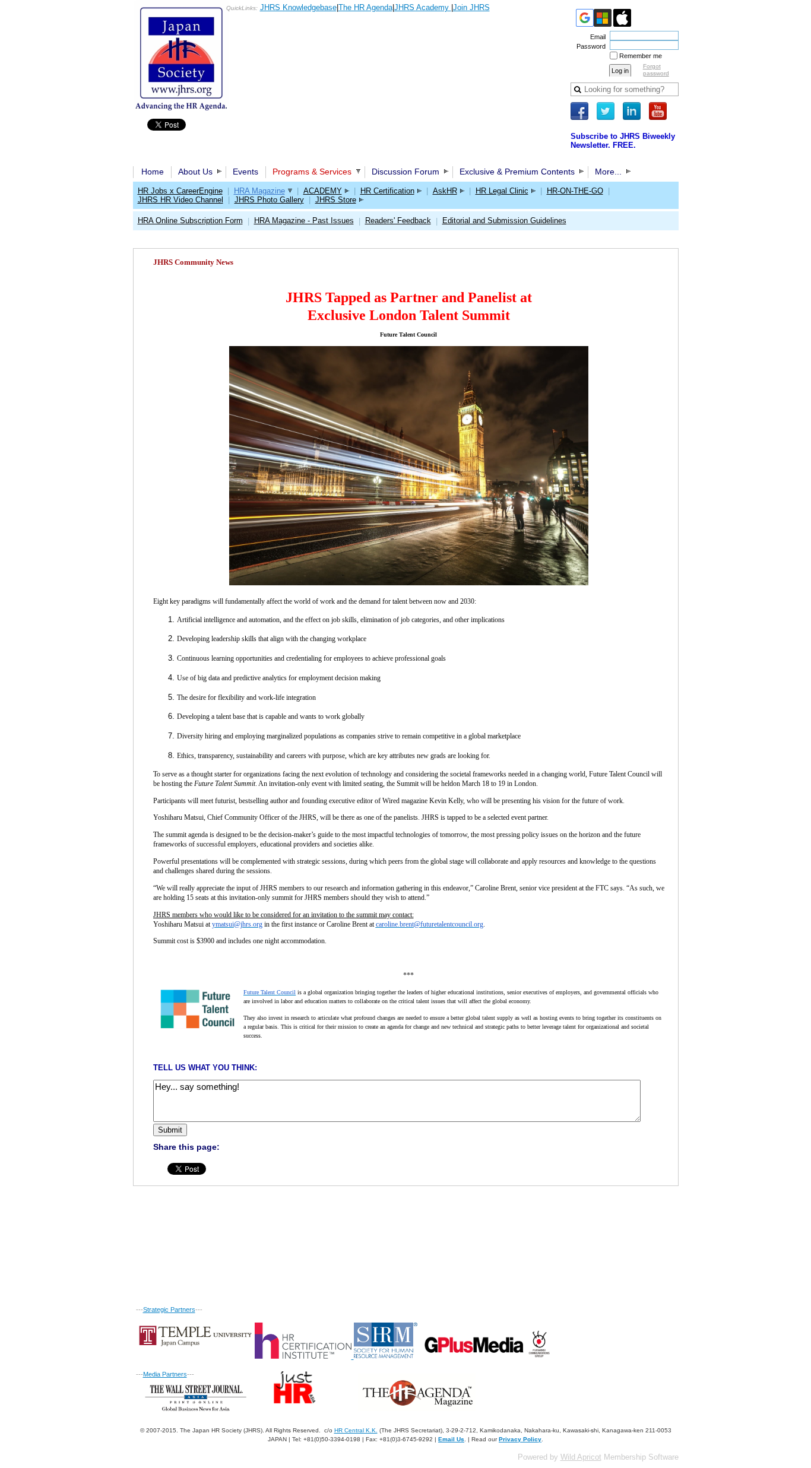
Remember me (640, 55)
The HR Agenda (365, 7)
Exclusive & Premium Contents (517, 171)
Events (245, 171)
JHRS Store (335, 199)
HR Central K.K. (356, 1430)
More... (608, 171)
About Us (195, 171)
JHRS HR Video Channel (180, 199)
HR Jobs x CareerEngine (180, 190)
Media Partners (165, 1374)
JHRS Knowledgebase (298, 7)
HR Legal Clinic (502, 190)
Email (596, 36)
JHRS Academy (422, 7)
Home (152, 171)
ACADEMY (322, 190)
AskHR (445, 190)
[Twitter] (605, 111)
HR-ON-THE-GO (575, 190)
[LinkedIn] (632, 111)
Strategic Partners (169, 1309)
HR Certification (387, 190)
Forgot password (656, 70)
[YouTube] (658, 111)
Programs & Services (312, 171)
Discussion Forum (405, 171)
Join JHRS (471, 7)
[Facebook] (579, 111)
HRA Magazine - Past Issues (304, 220)
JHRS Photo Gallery (269, 199)
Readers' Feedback (398, 220)
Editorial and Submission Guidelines (504, 220)
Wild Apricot (580, 1457)
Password (589, 46)
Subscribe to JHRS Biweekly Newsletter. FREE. (623, 141)
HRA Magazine (259, 190)
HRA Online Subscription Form (190, 220)
